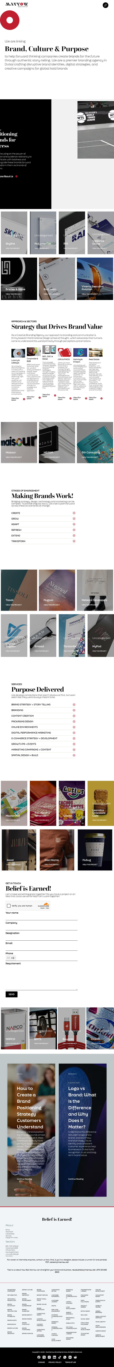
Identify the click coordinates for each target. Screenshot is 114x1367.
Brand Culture (12, 1328)
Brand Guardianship (26, 1305)
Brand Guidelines (25, 1310)
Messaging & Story (70, 1318)
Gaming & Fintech (78, 360)
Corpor (30, 358)
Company (11, 922)
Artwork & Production (11, 1299)
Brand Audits (12, 1320)
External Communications (57, 1316)
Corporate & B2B (12, 1248)
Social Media (85, 1319)
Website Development (100, 1335)
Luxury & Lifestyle (15, 361)
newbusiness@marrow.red (83, 1270)
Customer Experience (41, 1335)
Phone (10, 956)
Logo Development (56, 1339)
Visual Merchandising (100, 1326)
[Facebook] (38, 1357)
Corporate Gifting (41, 1330)
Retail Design (85, 1311)
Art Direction (12, 1295)
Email (9, 943)
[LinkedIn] (54, 1357)
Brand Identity (27, 1315)
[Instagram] (49, 1357)
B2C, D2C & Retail (47, 357)
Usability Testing (98, 1306)
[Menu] (105, 5)
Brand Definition (10, 1332)
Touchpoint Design (85, 1334)
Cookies (41, 1362)
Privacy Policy (55, 1362)
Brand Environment (26, 1299)
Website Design (100, 1331)
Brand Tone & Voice (41, 1299)
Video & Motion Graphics (100, 1317)
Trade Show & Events (100, 1301)
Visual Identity (100, 1322)
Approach (9, 1232)
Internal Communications (57, 1328)
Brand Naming (27, 1319)
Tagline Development (85, 1328)
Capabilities (10, 1234)
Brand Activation (11, 1305)
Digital (54, 1306)
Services (9, 1236)
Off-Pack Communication (71, 1327)
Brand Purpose (27, 1333)
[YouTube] (70, 1357)
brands (74, 56)
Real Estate (94, 359)
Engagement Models (12, 1237)
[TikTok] (59, 1357)
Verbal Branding (98, 1311)
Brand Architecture (12, 1310)
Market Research (69, 1313)
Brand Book (11, 1324)
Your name (12, 912)
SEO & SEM (84, 1315)
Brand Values (41, 1304)
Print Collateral (85, 1301)
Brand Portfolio (26, 1323)
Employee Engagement (56, 1310)
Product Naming (84, 1306)
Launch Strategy (55, 1334)
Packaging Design (69, 1338)
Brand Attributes (11, 1315)
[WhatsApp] (64, 1357)
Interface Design (55, 1322)
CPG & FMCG (64, 359)
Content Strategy (40, 1325)
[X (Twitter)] (44, 1357)
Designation (12, 933)
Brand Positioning (26, 1328)
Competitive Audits (41, 1314)
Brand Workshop (41, 1309)
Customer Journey (55, 1301)
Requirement (13, 963)
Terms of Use (70, 1362)
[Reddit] (75, 1357)
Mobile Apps (70, 1323)
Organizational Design (71, 1333)
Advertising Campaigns (11, 1290)
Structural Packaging (85, 1323)
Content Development (41, 1319)
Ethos (8, 1230)
